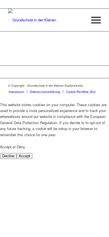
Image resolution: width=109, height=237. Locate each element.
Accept (24, 156)
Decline (8, 156)
